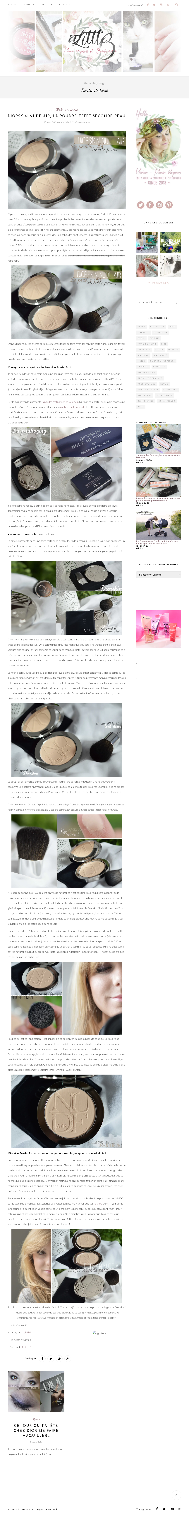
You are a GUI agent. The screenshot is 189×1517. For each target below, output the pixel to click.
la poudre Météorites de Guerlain (60, 401)
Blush (141, 327)
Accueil (13, 5)
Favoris (154, 338)
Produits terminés (150, 378)
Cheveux (143, 332)
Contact (65, 5)
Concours (160, 332)
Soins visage (167, 401)
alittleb (65, 122)
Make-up (62, 109)
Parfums (143, 367)
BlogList (48, 5)
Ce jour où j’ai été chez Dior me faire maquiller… (36, 1431)
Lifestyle (144, 350)
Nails (141, 361)
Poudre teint (146, 372)
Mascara (143, 355)
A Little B (27, 1347)
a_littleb (27, 1332)
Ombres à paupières (162, 361)
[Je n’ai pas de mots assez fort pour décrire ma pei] (170, 266)
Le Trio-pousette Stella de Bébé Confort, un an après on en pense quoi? (157, 542)
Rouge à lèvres (148, 390)
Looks (159, 350)
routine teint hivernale (72, 407)
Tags (141, 407)
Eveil (141, 338)
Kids (163, 344)
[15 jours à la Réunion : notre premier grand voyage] (170, 242)
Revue (74, 109)
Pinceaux (159, 367)
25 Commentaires (81, 122)
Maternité (160, 355)
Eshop (98, 1203)
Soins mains (146, 401)
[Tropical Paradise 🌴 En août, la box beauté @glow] (147, 242)
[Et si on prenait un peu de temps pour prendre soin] (147, 266)
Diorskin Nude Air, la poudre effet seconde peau (67, 116)
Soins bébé (170, 390)
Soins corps (164, 395)
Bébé (172, 327)
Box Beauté (157, 327)
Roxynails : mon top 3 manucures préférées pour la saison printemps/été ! (158, 499)
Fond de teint (147, 344)
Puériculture (146, 384)
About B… (30, 5)
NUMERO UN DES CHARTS (152, 423)
